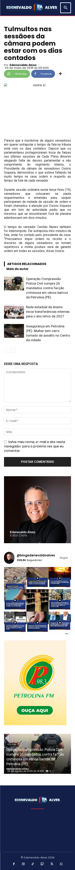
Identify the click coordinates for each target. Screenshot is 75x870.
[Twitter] (52, 864)
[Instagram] (23, 864)
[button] (65, 8)
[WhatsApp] (61, 864)
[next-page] (12, 350)
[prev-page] (6, 350)
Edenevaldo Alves (23, 65)
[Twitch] (42, 864)
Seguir (64, 558)
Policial (12, 744)
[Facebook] (14, 864)
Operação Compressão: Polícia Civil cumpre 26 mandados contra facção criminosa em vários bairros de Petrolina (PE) (47, 288)
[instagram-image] (15, 578)
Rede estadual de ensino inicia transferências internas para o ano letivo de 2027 (48, 311)
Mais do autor (17, 269)
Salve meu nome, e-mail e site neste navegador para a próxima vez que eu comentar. (34, 446)
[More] (60, 74)
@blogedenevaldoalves (36, 555)
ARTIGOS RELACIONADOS (26, 264)
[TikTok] (33, 864)
